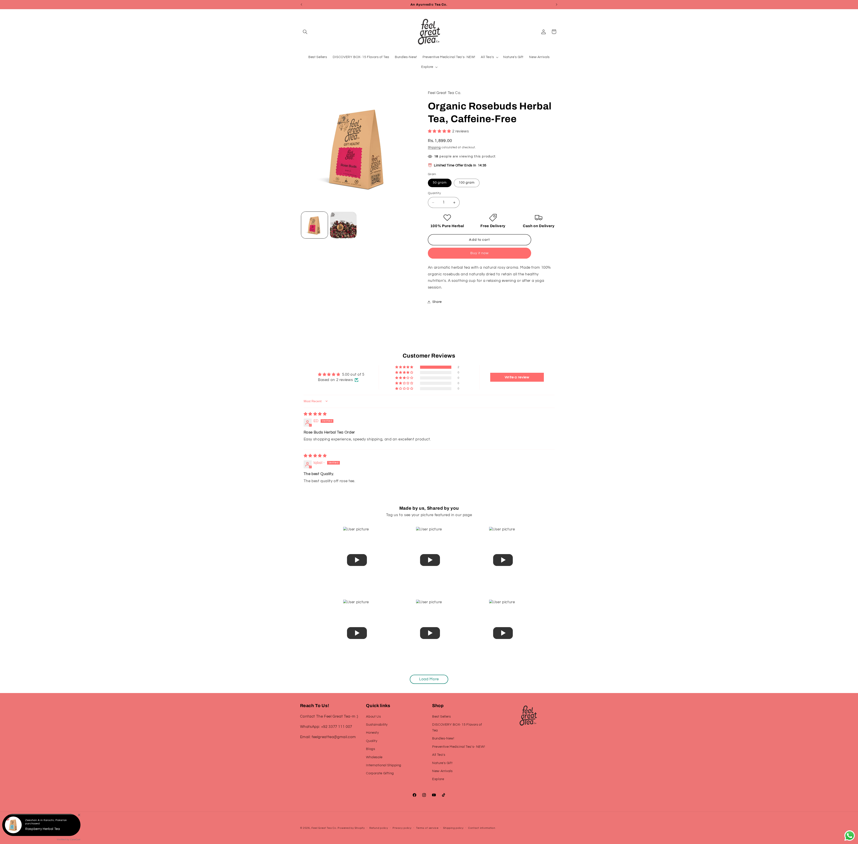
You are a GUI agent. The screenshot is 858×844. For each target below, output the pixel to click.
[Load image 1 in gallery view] (314, 225)
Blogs (370, 749)
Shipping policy (453, 828)
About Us (373, 716)
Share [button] (437, 302)
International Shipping (383, 765)
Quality (371, 740)
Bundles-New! (443, 738)
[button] (305, 32)
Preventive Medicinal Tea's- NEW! (458, 746)
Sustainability (377, 724)
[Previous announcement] (301, 4)
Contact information (481, 828)
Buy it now (479, 253)
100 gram (467, 182)
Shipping (434, 147)
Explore (438, 779)
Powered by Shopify (351, 828)
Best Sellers (441, 716)
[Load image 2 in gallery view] (343, 225)
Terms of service (427, 828)
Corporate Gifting (380, 773)
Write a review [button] (517, 377)
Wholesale (374, 757)
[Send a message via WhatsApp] (849, 835)
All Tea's (438, 754)
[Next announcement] (556, 4)
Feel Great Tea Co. (324, 828)
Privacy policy (402, 828)
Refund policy (378, 828)
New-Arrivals (442, 771)
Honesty (372, 732)
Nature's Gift (442, 762)
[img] (315, 414)
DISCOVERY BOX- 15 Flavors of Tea (457, 727)
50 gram (440, 182)
